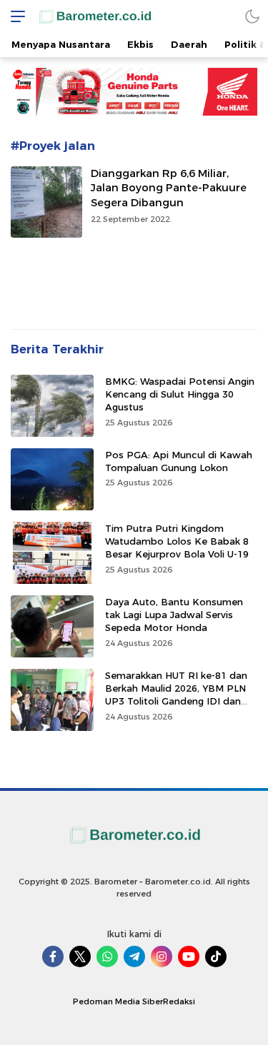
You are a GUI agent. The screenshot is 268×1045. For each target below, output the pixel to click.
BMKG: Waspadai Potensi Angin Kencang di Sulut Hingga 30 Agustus (179, 394)
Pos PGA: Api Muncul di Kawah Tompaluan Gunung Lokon (178, 461)
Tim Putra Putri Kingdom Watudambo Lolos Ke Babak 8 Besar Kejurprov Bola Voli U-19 (177, 541)
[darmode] (252, 16)
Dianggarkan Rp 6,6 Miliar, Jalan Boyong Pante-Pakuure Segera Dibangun (169, 188)
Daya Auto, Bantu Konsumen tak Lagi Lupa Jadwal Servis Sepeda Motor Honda (174, 614)
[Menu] (14, 16)
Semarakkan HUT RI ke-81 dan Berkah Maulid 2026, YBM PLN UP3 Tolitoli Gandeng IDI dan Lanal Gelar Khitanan (176, 695)
